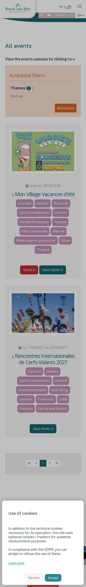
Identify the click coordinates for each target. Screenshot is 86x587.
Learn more (16, 563)
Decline (33, 577)
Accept (53, 577)
